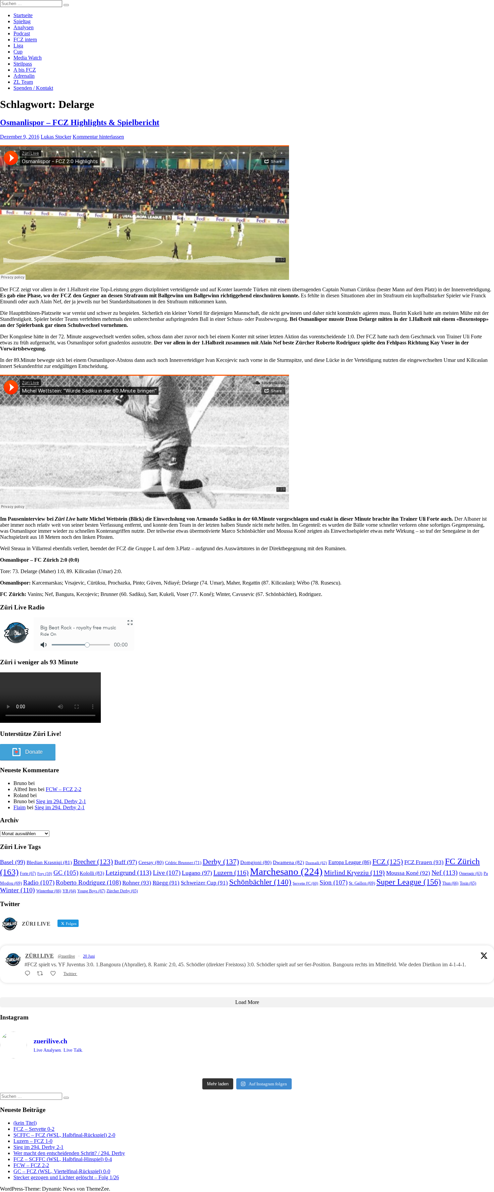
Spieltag (22, 21)
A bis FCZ (24, 70)
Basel (12, 862)
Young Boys (91, 891)
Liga (18, 45)
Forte (28, 873)
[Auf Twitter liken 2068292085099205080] (55, 973)
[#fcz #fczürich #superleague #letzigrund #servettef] (247, 1070)
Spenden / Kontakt (33, 88)
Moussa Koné (408, 873)
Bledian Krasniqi (49, 862)
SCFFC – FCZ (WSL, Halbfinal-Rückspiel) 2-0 (64, 1135)
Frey (44, 874)
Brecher (93, 862)
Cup (18, 51)
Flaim (19, 807)
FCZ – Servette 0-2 (33, 1129)
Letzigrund (129, 872)
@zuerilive (66, 956)
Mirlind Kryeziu (354, 872)
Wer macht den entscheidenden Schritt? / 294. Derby (69, 1153)
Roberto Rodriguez (88, 882)
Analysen (23, 27)
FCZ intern (25, 39)
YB (69, 891)
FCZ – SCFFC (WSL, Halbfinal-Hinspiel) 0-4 (62, 1159)
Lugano (197, 872)
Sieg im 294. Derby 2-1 (61, 801)
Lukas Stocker (56, 137)
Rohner (136, 883)
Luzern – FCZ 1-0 (32, 1141)
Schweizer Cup (204, 883)
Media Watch (27, 58)
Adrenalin (24, 76)
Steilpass (22, 64)
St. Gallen (362, 883)
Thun (450, 883)
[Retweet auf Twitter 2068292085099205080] (42, 973)
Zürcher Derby (122, 891)
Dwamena (288, 862)
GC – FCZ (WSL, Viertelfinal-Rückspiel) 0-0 (61, 1171)
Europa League (349, 862)
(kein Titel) (25, 1123)
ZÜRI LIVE (39, 956)
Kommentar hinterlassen (98, 137)
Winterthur (48, 891)
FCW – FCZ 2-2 (63, 789)
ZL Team (23, 82)
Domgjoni (256, 862)
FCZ (387, 862)
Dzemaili (316, 863)
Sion (333, 882)
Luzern (231, 872)
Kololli (92, 873)
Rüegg (166, 883)
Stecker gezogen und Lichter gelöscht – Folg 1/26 (66, 1177)
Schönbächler (260, 882)
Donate (34, 752)
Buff (125, 862)
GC (65, 872)
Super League (408, 881)
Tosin (468, 883)
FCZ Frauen (424, 862)
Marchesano (286, 871)
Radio (38, 882)
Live (166, 872)
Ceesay (151, 862)
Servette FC (305, 883)
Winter (17, 890)
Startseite (23, 15)
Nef (444, 872)
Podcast (21, 33)
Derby (221, 861)
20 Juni (89, 956)
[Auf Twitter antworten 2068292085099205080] (29, 973)
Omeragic (470, 873)
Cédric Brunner (183, 862)
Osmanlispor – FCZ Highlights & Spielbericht (79, 122)
